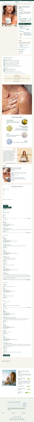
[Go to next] (28, 0)
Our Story (29, 3)
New (10, 3)
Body (14, 3)
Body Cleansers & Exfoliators (7, 4)
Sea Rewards (25, 3)
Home (2, 4)
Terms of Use (15, 419)
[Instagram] (18, 416)
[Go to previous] (5, 0)
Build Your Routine (20, 3)
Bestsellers (8, 3)
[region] (17, 202)
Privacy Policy (11, 419)
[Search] (4, 2)
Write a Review (7, 207)
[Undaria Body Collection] (21, 34)
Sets (16, 3)
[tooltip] (17, 233)
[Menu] (2, 2)
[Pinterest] (15, 416)
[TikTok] (20, 416)
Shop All (5, 3)
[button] (5, 215)
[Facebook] (13, 416)
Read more (9, 409)
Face (12, 3)
